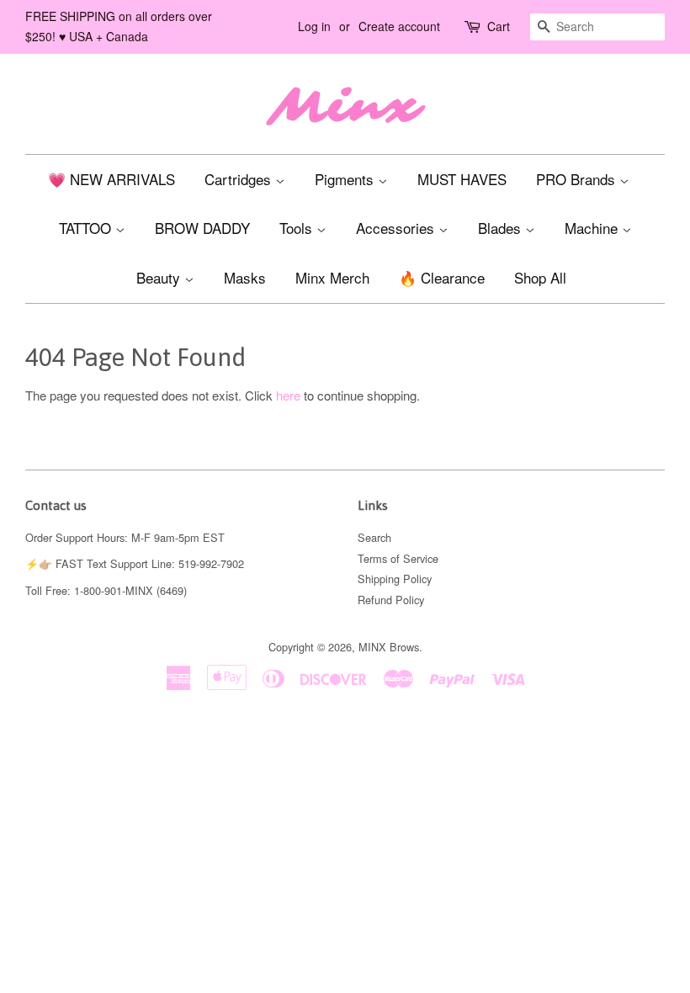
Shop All (540, 277)
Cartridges (239, 178)
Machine (593, 227)
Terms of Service (398, 558)
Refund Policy (391, 600)
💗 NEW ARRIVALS (111, 178)
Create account (399, 26)
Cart (498, 26)
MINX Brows (388, 647)
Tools (297, 227)
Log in (314, 26)
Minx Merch (332, 277)
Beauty (160, 277)
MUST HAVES (462, 178)
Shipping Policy (395, 579)
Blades (501, 227)
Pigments (346, 178)
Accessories (397, 227)
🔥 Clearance (442, 277)
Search (374, 537)
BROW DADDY (202, 227)
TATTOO (87, 227)
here (288, 395)
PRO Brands (577, 178)
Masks (245, 277)
